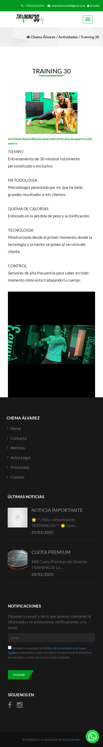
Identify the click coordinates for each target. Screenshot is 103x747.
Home (16, 428)
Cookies (18, 477)
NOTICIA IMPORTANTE (57, 510)
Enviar (19, 675)
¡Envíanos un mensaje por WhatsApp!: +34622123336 (92, 736)
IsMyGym (32, 739)
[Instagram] (20, 705)
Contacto (19, 438)
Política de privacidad (57, 648)
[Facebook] (10, 705)
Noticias (18, 447)
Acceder (94, 5)
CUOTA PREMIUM (51, 552)
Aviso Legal (20, 457)
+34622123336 (34, 5)
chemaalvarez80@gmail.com (68, 5)
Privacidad (20, 467)
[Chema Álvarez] (30, 19)
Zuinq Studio (71, 739)
